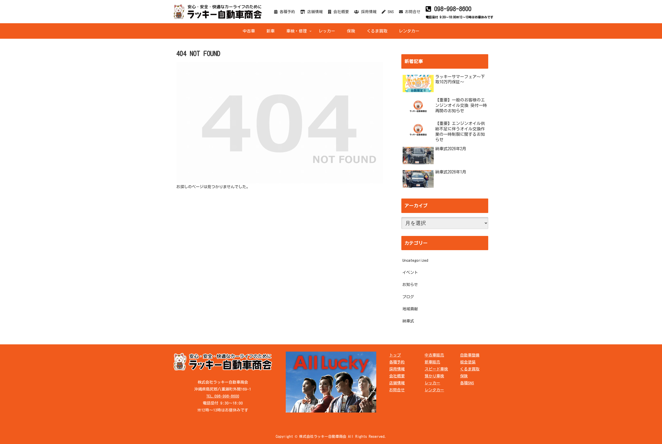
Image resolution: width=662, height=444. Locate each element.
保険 (464, 376)
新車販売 (432, 362)
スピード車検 (436, 369)
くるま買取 (469, 369)
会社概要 (340, 12)
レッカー (432, 383)
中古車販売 (434, 355)
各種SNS (467, 383)
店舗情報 (314, 12)
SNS (390, 12)
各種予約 (286, 12)
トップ (395, 355)
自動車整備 (469, 355)
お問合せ (411, 12)
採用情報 (368, 12)
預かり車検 (434, 376)
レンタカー (434, 390)
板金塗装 (468, 362)
